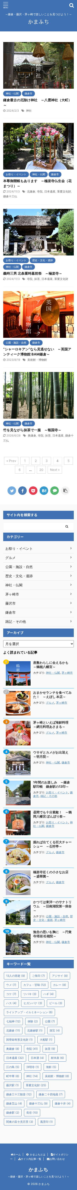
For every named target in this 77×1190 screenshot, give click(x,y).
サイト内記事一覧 (31, 1159)
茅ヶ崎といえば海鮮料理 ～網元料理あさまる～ (52, 724)
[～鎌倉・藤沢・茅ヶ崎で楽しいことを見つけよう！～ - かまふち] (44, 490)
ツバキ (29, 994)
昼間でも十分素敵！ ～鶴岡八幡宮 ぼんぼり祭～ (52, 814)
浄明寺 (32, 1067)
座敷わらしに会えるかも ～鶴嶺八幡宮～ (52, 665)
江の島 (12, 1067)
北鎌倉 (31, 191)
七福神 (13, 1021)
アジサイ (60, 975)
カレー (59, 985)
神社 (29, 110)
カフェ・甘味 (34, 985)
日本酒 (37, 1057)
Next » (55, 470)
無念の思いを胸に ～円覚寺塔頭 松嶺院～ (52, 934)
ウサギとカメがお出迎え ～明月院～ (52, 754)
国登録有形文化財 (19, 1039)
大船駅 (46, 1039)
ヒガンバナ (33, 1003)
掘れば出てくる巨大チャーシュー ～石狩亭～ (52, 844)
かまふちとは (37, 1154)
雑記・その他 (48, 796)
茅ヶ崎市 (67, 672)
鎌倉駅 (12, 1112)
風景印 (46, 1121)
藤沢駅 (12, 1085)
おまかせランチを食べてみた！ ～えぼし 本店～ (52, 694)
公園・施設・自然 (57, 916)
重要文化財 (64, 191)
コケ (11, 994)
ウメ (11, 985)
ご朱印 (38, 975)
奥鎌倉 (32, 435)
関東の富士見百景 (19, 1121)
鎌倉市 (66, 762)
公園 (50, 1021)
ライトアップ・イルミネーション (29, 1012)
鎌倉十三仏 (10, 196)
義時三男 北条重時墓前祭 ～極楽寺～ (32, 273)
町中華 (12, 1076)
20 (41, 470)
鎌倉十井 (63, 1103)
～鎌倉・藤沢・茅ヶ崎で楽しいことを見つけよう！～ (38, 1176)
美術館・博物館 (37, 359)
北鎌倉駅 (35, 1030)
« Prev (11, 461)
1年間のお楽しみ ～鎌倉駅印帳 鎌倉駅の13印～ (51, 784)
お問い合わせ (57, 1159)
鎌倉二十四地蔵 (51, 1094)
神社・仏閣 (53, 672)
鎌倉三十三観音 (19, 1094)
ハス (11, 1003)
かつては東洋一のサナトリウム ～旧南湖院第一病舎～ (52, 906)
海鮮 (51, 1067)
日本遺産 (49, 191)
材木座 (57, 1057)
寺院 (40, 191)
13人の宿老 (15, 975)
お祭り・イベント (57, 792)
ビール (55, 1003)
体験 (33, 1021)
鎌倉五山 (14, 1103)
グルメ (50, 702)
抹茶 (37, 279)
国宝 (55, 1030)
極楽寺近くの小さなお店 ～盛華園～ (52, 874)
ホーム (17, 1154)
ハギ (48, 994)
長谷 (32, 1112)
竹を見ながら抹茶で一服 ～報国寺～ (32, 430)
